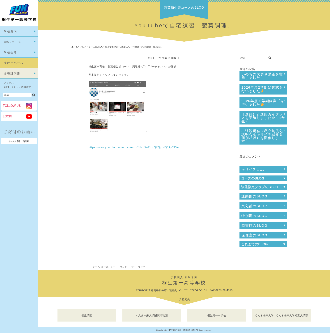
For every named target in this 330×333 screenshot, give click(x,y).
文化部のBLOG (254, 206)
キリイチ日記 (252, 169)
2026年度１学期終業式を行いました (262, 103)
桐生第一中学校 (216, 315)
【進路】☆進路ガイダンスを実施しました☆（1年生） (263, 117)
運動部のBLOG (254, 196)
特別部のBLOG (254, 216)
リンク (123, 267)
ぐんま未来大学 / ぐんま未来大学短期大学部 (281, 315)
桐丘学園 (86, 315)
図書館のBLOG (254, 225)
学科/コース (13, 42)
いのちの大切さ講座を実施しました (262, 76)
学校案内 (10, 31)
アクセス (9, 83)
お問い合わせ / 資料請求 (17, 87)
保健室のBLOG (254, 235)
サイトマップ (138, 267)
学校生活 (10, 52)
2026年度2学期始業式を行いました (262, 89)
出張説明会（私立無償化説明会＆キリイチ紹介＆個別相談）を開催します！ (262, 136)
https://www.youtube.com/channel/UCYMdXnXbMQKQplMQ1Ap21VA (134, 147)
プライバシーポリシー (103, 267)
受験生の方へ (14, 63)
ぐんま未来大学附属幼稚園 (152, 315)
